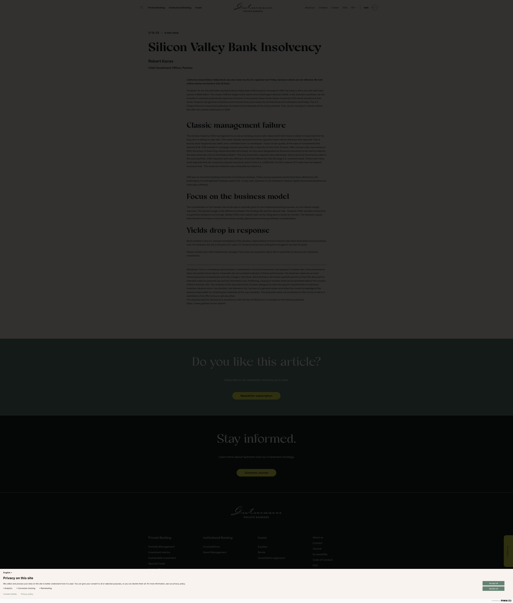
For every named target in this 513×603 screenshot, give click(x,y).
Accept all (493, 583)
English (6, 572)
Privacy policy (27, 594)
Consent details (10, 594)
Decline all (493, 588)
